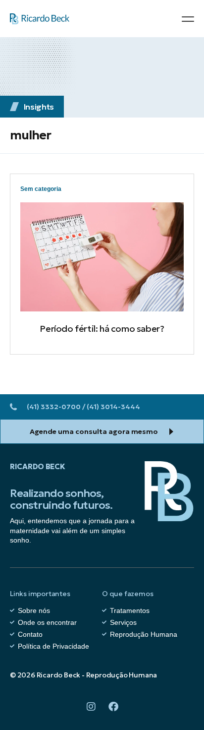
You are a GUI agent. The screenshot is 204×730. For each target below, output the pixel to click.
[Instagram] (91, 707)
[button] (188, 18)
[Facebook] (113, 707)
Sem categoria (40, 188)
